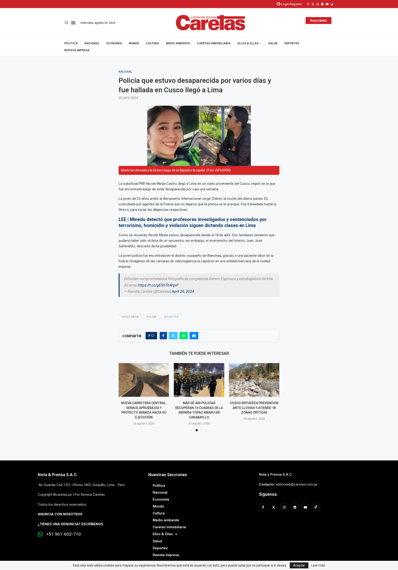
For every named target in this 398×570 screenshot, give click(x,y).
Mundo (134, 43)
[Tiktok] (332, 4)
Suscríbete (318, 20)
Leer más (318, 565)
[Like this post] (152, 335)
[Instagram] (317, 4)
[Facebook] (308, 4)
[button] (125, 397)
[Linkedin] (322, 4)
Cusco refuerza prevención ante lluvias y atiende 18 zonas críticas (254, 408)
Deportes (291, 43)
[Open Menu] (73, 23)
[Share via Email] (194, 335)
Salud (273, 43)
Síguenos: (268, 494)
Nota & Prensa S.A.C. (58, 474)
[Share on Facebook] (163, 335)
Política (71, 43)
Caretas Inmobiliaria (214, 43)
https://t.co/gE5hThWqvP (158, 285)
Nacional (92, 43)
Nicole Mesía (130, 316)
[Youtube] (327, 4)
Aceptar (299, 565)
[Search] (66, 23)
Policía (151, 316)
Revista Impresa (76, 50)
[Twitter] (312, 4)
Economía (114, 43)
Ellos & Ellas (247, 43)
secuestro (171, 316)
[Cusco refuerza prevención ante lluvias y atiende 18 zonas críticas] (254, 380)
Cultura (152, 43)
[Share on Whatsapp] (183, 335)
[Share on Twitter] (173, 335)
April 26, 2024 (183, 291)
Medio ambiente (178, 43)
